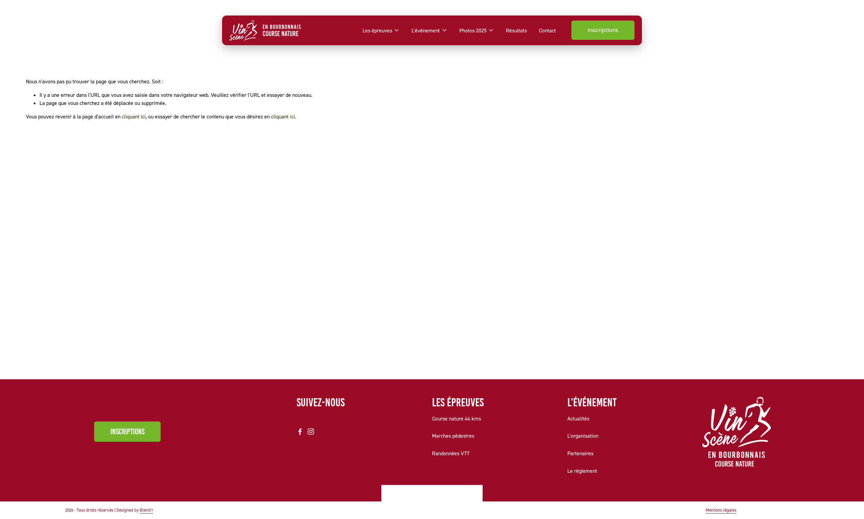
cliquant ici (134, 116)
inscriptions (127, 431)
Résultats (516, 30)
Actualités (578, 418)
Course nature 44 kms (456, 418)
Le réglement (582, 470)
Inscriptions (603, 30)
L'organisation (582, 435)
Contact (547, 30)
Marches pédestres (453, 435)
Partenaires (580, 453)
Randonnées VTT (450, 453)
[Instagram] (310, 431)
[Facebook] (300, 431)
